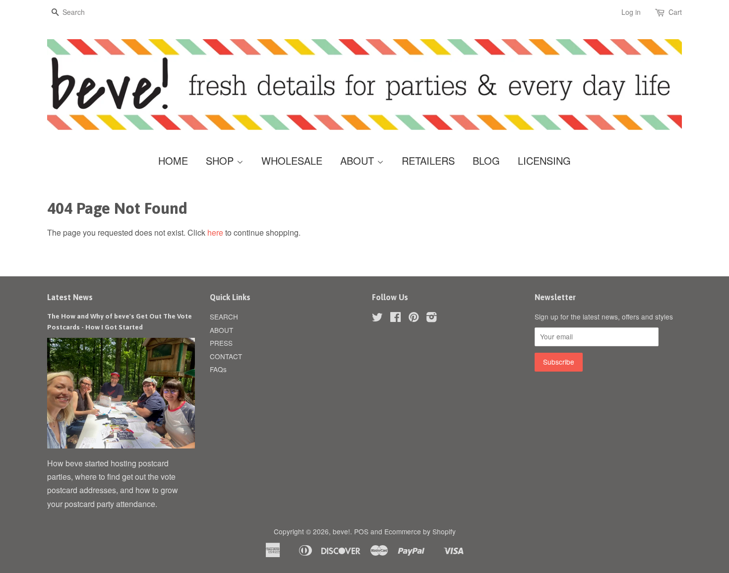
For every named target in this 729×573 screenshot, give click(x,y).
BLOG (486, 160)
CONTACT (226, 356)
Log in (631, 12)
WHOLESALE (291, 160)
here (215, 232)
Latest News (70, 297)
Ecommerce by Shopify (420, 531)
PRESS (221, 343)
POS (361, 531)
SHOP (221, 160)
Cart (675, 12)
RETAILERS (428, 160)
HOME (173, 160)
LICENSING (544, 160)
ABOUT (358, 160)
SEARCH (224, 316)
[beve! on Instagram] (431, 318)
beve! (341, 531)
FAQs (218, 369)
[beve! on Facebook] (395, 318)
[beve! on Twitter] (377, 318)
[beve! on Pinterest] (413, 318)
